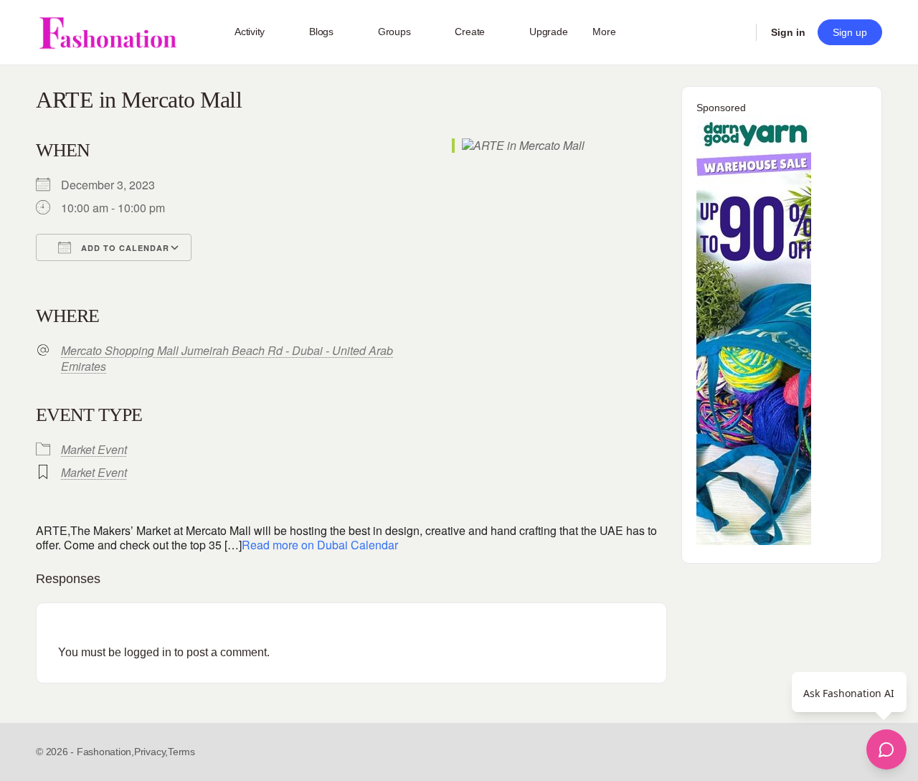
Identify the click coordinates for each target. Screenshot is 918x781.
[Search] (735, 32)
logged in (147, 652)
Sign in (788, 32)
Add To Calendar (123, 247)
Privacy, (151, 751)
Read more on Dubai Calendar (320, 544)
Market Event (94, 449)
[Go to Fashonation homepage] (107, 32)
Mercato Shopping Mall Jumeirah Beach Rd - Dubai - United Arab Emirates (227, 358)
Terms (181, 751)
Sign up (850, 32)
